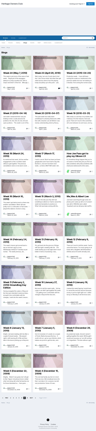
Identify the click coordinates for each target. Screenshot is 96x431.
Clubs (3, 42)
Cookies (53, 424)
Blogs (25, 42)
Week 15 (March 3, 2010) (48, 196)
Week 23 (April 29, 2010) (48, 73)
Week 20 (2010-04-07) (47, 113)
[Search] (92, 37)
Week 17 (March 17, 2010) (45, 155)
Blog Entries (84, 38)
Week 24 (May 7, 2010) (15, 73)
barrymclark (11, 87)
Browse (5, 38)
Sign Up (90, 3)
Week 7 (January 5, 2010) (45, 329)
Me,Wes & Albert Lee (78, 196)
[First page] (2, 398)
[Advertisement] (48, 21)
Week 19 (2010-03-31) (78, 113)
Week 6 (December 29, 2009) (79, 329)
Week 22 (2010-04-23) (79, 73)
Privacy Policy (44, 424)
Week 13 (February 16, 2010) (46, 240)
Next (31, 398)
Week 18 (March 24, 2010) (13, 155)
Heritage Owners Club (12, 4)
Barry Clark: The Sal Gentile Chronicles (14, 58)
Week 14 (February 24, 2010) (15, 240)
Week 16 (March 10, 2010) (13, 197)
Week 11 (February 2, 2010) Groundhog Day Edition (14, 285)
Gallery (18, 42)
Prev (6, 398)
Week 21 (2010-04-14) (15, 113)
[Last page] (35, 398)
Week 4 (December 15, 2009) (46, 372)
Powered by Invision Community (48, 428)
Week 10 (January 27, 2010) (46, 283)
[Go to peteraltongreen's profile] (68, 171)
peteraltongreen (76, 170)
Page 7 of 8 (42, 398)
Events (32, 42)
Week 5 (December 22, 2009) (15, 372)
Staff (39, 42)
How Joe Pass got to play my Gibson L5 (77, 155)
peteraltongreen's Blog (73, 138)
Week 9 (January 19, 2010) (77, 283)
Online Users (47, 42)
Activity (13, 38)
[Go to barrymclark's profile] (4, 88)
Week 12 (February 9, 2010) (78, 240)
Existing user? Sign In (77, 4)
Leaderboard (58, 42)
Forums (10, 42)
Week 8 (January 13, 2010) (13, 329)
